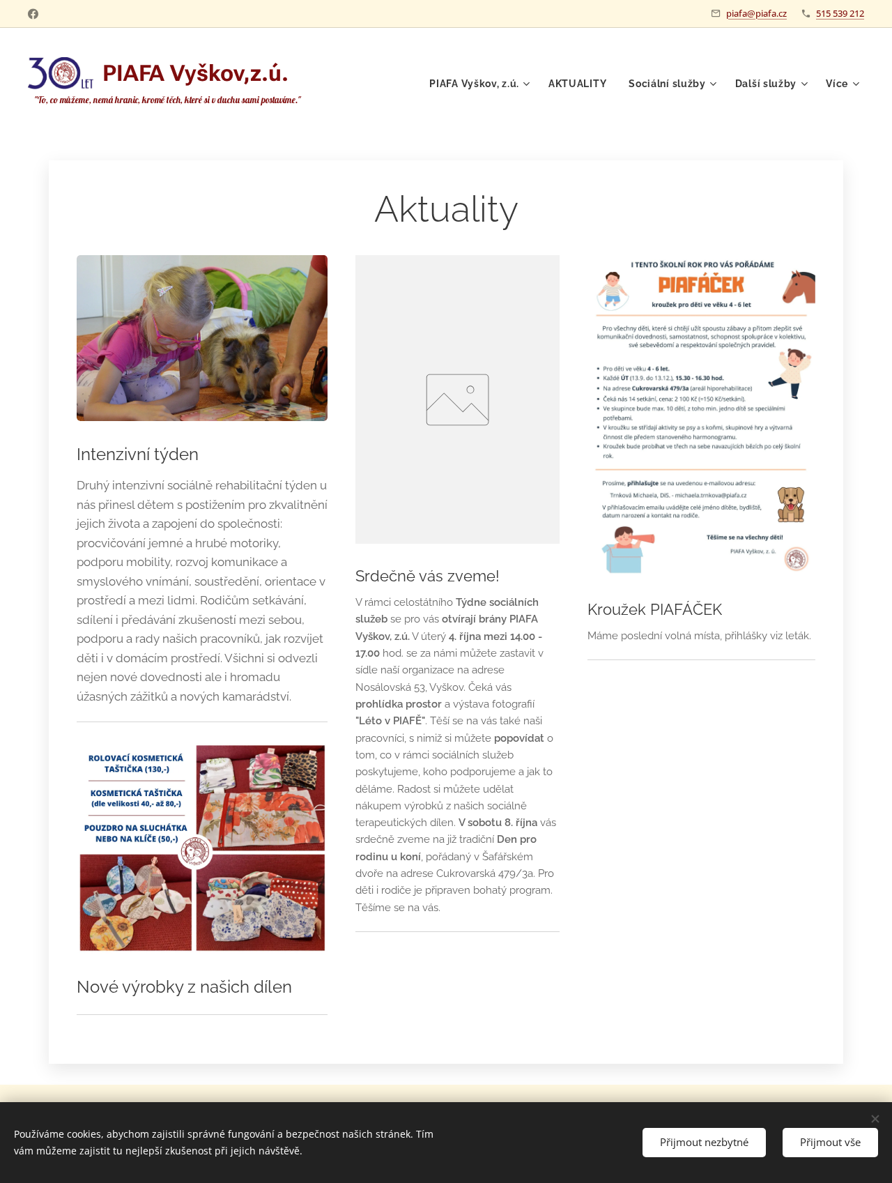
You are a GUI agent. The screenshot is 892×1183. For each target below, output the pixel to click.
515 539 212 (840, 13)
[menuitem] (481, 83)
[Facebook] (33, 14)
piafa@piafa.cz (756, 13)
